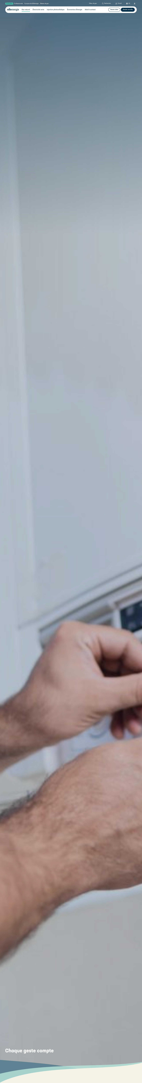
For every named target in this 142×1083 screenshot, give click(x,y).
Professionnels (18, 3)
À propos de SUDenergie (31, 3)
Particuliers (9, 3)
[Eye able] (134, 4)
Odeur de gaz (93, 3)
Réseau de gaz (44, 3)
